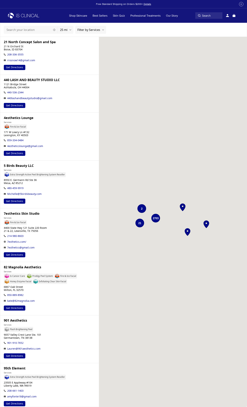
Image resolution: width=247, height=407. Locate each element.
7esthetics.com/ (16, 241)
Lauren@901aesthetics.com (24, 348)
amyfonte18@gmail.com (22, 396)
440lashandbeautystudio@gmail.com (29, 98)
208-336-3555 (15, 54)
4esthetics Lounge (18, 117)
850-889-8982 (15, 295)
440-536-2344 (15, 92)
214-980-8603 (15, 236)
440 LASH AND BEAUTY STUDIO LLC (32, 79)
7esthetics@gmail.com (21, 247)
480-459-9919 (15, 188)
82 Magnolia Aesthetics (22, 267)
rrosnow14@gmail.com (21, 60)
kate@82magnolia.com (21, 300)
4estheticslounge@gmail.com (25, 146)
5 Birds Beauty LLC (19, 165)
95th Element (14, 368)
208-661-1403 (15, 390)
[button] (183, 207)
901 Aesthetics (15, 320)
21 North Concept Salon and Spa (30, 42)
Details (147, 4)
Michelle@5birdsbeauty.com (24, 194)
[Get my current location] (54, 30)
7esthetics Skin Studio (21, 213)
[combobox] (27, 30)
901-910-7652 (15, 343)
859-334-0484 (15, 140)
